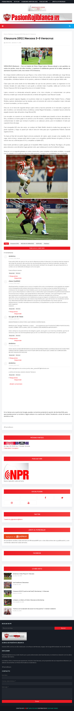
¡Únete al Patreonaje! (58, 1)
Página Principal (7, 1)
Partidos (10, 34)
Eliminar (18, 273)
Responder (12, 273)
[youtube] (29, 503)
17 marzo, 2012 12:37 (14, 319)
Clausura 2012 (14, 243)
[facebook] (45, 498)
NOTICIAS (39, 243)
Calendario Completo (11, 448)
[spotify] (29, 498)
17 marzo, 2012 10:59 (14, 283)
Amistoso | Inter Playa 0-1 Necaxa (23, 574)
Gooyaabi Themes (52, 708)
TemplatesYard (32, 708)
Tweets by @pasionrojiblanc (13, 519)
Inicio (5, 34)
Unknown (8, 42)
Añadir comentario (16, 384)
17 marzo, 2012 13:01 (14, 346)
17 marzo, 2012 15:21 (14, 365)
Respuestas (14, 276)
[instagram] (12, 503)
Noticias (16, 1)
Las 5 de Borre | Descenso (21, 582)
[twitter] (62, 498)
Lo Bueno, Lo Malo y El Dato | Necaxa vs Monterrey (28, 600)
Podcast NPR (44, 1)
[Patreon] (12, 498)
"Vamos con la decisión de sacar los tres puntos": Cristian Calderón (34, 609)
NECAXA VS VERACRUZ (27, 243)
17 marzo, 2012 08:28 (14, 258)
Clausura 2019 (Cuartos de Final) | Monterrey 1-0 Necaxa (31, 591)
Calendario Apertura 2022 (29, 1)
